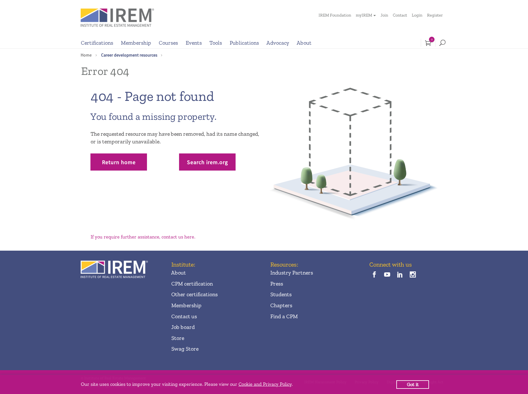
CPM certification (192, 283)
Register (435, 15)
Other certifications (194, 294)
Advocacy (277, 42)
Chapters (281, 305)
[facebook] (374, 275)
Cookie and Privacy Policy (265, 384)
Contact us (184, 316)
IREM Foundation (334, 15)
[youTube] (387, 275)
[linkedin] (400, 275)
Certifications (97, 42)
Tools (215, 42)
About (304, 42)
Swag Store (184, 348)
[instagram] (413, 275)
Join (384, 15)
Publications (244, 42)
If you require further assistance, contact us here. (142, 237)
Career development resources (129, 55)
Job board (183, 327)
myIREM (364, 15)
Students (281, 294)
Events (193, 42)
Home (86, 55)
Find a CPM (284, 316)
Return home (119, 162)
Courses (168, 42)
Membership (136, 42)
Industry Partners (291, 272)
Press (276, 283)
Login (417, 15)
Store (177, 338)
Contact (400, 15)
